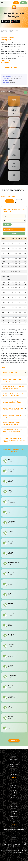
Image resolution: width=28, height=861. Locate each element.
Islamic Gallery (14, 787)
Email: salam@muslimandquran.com (14, 829)
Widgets (14, 818)
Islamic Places (14, 774)
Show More (14, 740)
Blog (14, 821)
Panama (16, 30)
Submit (7, 224)
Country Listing (9, 30)
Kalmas (14, 795)
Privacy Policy (10, 855)
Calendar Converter (14, 816)
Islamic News (14, 813)
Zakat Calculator (14, 806)
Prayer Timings (14, 759)
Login (16, 2)
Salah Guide (14, 809)
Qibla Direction (14, 764)
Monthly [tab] (9, 201)
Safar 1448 (6, 209)
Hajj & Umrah (14, 811)
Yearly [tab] (19, 201)
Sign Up (23, 2)
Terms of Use (18, 855)
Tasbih (14, 790)
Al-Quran (14, 762)
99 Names (14, 797)
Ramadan (14, 771)
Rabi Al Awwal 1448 (17, 209)
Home (2, 30)
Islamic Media (14, 792)
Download (13, 233)
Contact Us (17, 846)
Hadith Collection (14, 766)
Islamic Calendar (14, 783)
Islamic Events (14, 785)
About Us (10, 846)
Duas (14, 769)
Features (10, 844)
